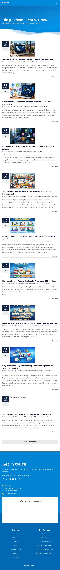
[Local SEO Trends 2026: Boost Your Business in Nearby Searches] (22, 313)
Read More (54, 76)
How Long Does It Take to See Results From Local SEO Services (29, 281)
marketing (23, 196)
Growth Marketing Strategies (36, 241)
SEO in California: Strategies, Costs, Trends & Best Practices (27, 59)
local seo (31, 283)
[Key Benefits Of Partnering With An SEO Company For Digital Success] (22, 136)
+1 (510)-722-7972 (11, 494)
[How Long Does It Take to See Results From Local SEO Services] (22, 270)
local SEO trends (36, 283)
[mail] (19, 479)
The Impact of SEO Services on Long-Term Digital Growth (26, 414)
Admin (5, 61)
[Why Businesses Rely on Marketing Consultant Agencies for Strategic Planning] (22, 355)
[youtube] (13, 479)
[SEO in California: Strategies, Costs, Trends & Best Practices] (22, 49)
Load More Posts (30, 442)
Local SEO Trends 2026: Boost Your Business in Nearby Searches (29, 323)
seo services (38, 106)
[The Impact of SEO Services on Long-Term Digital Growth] (22, 404)
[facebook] (3, 479)
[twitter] (6, 479)
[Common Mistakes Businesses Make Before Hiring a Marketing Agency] (22, 225)
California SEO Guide (31, 61)
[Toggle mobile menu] (57, 3)
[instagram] (10, 479)
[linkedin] (16, 479)
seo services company (41, 416)
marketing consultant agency (44, 196)
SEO (22, 61)
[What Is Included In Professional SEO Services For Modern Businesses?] (22, 91)
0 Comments (45, 106)
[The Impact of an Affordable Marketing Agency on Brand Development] (22, 180)
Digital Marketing (33, 196)
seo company (32, 106)
